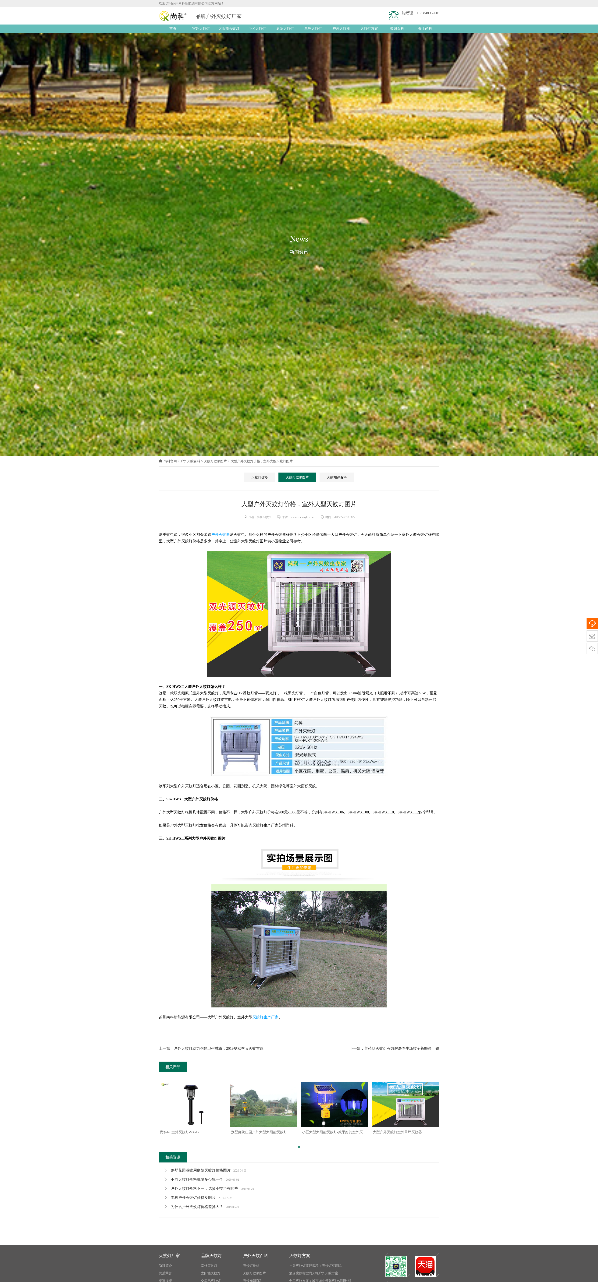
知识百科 (397, 28)
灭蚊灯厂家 (169, 1255)
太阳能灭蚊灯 (228, 28)
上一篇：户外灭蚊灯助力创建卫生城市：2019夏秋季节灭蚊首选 (211, 1048)
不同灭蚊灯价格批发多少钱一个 (204, 1179)
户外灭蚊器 (341, 28)
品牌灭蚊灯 (211, 1255)
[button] (299, 1147)
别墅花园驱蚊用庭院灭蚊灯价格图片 (208, 1170)
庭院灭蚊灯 (285, 28)
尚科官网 (170, 461)
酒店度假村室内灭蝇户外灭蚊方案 (313, 1273)
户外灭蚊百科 (190, 461)
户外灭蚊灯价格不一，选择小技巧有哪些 (212, 1188)
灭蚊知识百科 (337, 477)
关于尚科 (425, 28)
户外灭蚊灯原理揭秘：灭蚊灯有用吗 (315, 1266)
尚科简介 (165, 1266)
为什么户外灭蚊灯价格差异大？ (204, 1207)
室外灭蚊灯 (201, 28)
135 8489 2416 (428, 13)
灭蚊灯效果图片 (215, 461)
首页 (172, 28)
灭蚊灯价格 (259, 477)
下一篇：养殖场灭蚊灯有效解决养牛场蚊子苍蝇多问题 (394, 1048)
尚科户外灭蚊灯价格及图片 (200, 1198)
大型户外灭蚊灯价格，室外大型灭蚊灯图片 (262, 461)
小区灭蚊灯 (257, 28)
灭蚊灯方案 (369, 28)
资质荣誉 (165, 1273)
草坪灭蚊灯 (313, 28)
